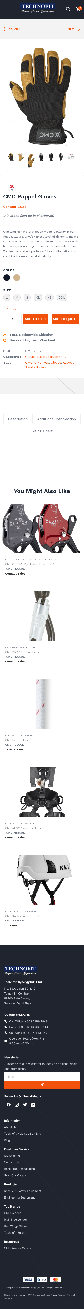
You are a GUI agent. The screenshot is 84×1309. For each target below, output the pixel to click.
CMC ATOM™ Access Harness (25, 828)
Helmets (10, 911)
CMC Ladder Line (17, 740)
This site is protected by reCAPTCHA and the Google (27, 1295)
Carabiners (11, 647)
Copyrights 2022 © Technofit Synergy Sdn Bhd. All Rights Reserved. (33, 1287)
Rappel (68, 362)
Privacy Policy (57, 1295)
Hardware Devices (25, 559)
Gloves (30, 357)
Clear (13, 309)
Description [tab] (18, 419)
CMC (29, 362)
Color (9, 270)
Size (7, 290)
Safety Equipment (51, 357)
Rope (8, 735)
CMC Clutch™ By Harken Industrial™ (29, 564)
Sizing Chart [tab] (42, 431)
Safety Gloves (35, 367)
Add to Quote (65, 319)
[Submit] (42, 1085)
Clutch (9, 559)
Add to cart (36, 319)
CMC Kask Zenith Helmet (22, 916)
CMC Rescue (15, 568)
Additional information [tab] (56, 419)
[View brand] (12, 187)
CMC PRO (41, 362)
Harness (9, 823)
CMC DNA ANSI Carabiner (22, 652)
